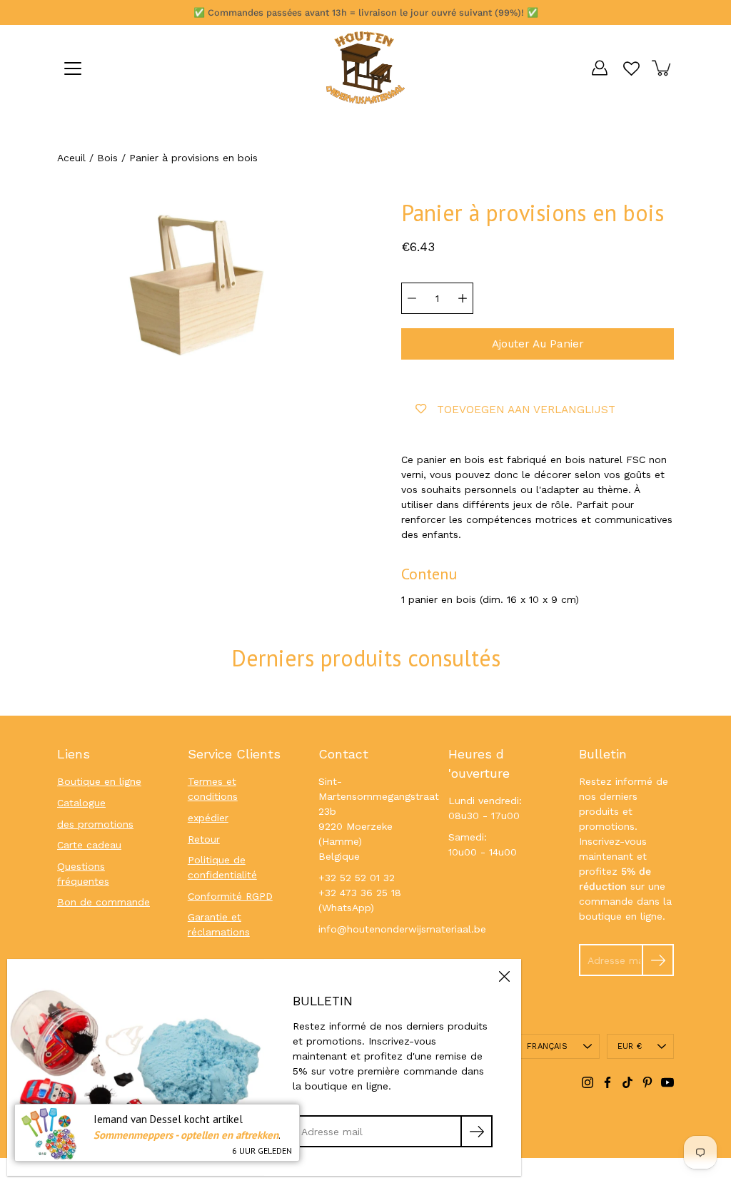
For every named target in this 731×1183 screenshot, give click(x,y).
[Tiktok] (627, 1082)
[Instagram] (587, 1082)
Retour (204, 839)
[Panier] (662, 67)
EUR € (629, 1046)
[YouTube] (667, 1082)
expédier (208, 817)
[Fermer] (504, 976)
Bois (107, 157)
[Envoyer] (658, 960)
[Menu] (73, 68)
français (547, 1046)
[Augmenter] (462, 298)
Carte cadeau (89, 845)
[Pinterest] (647, 1082)
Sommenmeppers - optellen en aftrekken (186, 1135)
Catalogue (81, 802)
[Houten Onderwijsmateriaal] (365, 67)
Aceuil (71, 157)
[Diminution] (412, 298)
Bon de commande (103, 902)
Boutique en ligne (99, 781)
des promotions (95, 824)
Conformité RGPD (230, 896)
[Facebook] (607, 1082)
